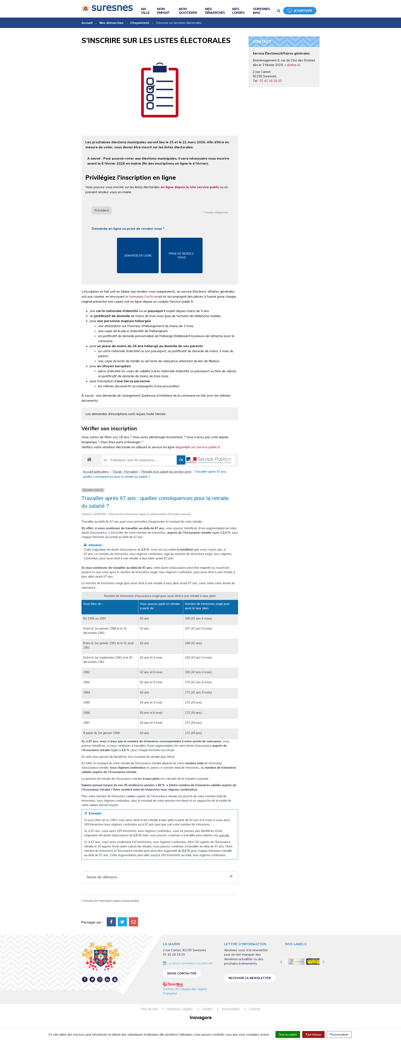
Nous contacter (181, 973)
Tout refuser (313, 1034)
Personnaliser (339, 1034)
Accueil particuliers (96, 471)
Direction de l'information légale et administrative (111, 900)
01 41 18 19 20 (271, 81)
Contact (254, 1009)
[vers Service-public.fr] (209, 460)
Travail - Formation (125, 471)
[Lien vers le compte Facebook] (85, 979)
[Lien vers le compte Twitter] (92, 979)
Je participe (303, 11)
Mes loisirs (238, 11)
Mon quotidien (188, 11)
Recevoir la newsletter (249, 978)
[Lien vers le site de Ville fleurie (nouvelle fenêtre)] (311, 961)
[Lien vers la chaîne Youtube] (115, 979)
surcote (224, 835)
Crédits (207, 1009)
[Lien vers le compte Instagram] (100, 979)
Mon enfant (163, 11)
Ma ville (145, 11)
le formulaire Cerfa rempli (143, 296)
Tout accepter (288, 1034)
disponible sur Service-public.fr (197, 447)
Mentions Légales (180, 1009)
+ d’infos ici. (292, 65)
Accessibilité (231, 1009)
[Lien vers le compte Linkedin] (107, 979)
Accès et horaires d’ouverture (190, 963)
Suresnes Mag (261, 11)
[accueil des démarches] (89, 459)
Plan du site (149, 1009)
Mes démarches (215, 11)
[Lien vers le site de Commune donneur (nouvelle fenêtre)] (293, 961)
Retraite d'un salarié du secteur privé (167, 471)
